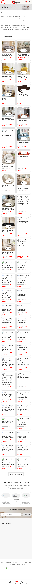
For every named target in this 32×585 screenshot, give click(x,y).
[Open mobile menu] (3, 2)
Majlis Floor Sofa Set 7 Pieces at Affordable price (22, 158)
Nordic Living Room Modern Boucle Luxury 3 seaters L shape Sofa (23, 398)
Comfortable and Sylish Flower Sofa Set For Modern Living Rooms (23, 56)
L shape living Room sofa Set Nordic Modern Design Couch (6, 136)
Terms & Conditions (6, 529)
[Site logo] (16, 2)
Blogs (2, 535)
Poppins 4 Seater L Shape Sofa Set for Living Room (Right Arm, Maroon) (8, 452)
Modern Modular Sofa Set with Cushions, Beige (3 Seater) (23, 350)
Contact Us (4, 532)
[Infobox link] (6, 498)
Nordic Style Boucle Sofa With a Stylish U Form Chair (8, 411)
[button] (6, 50)
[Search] (30, 2)
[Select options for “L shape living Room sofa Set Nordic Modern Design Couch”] (6, 130)
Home (3, 13)
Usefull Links (6, 523)
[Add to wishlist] (10, 50)
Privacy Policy (5, 526)
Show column (8, 36)
